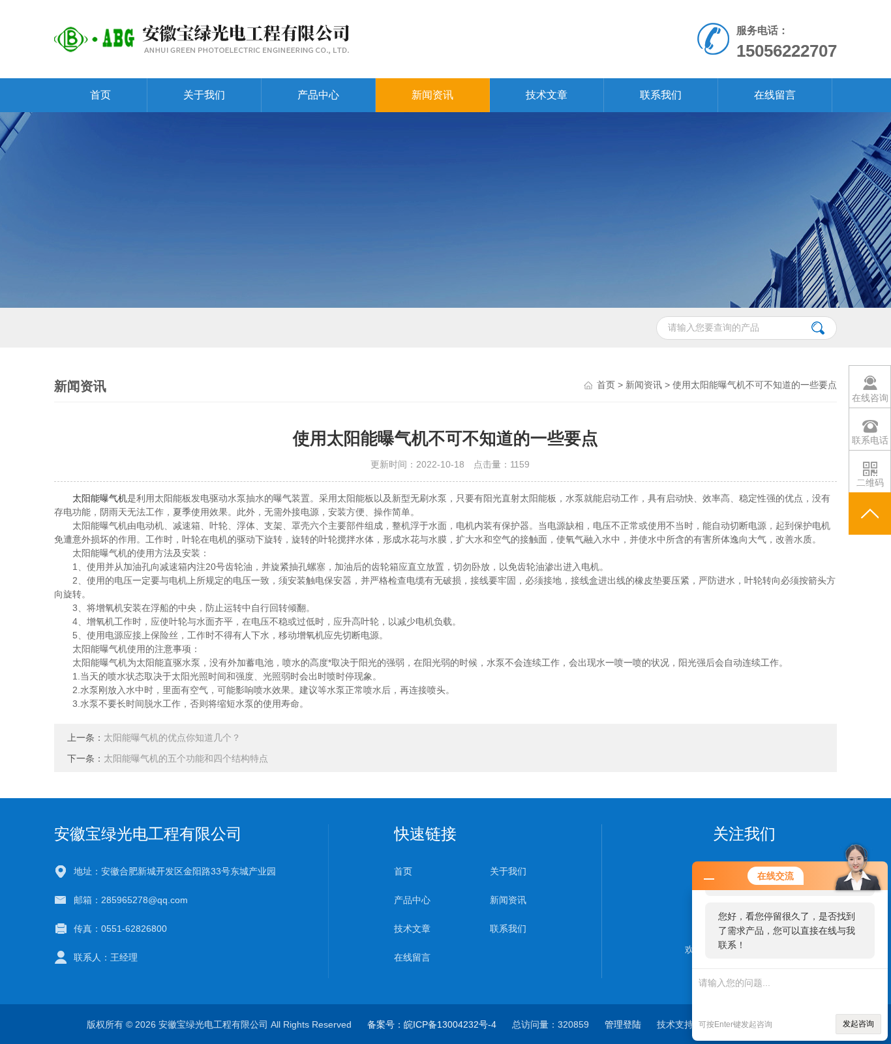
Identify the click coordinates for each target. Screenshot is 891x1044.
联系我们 (661, 94)
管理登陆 (623, 1024)
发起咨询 (858, 1023)
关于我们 (204, 94)
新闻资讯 (432, 94)
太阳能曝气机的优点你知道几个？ (172, 737)
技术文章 (546, 94)
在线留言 (775, 94)
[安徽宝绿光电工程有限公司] (294, 38)
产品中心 (318, 94)
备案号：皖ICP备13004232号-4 (431, 1024)
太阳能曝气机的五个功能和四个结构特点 (186, 758)
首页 (100, 94)
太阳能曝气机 (99, 498)
